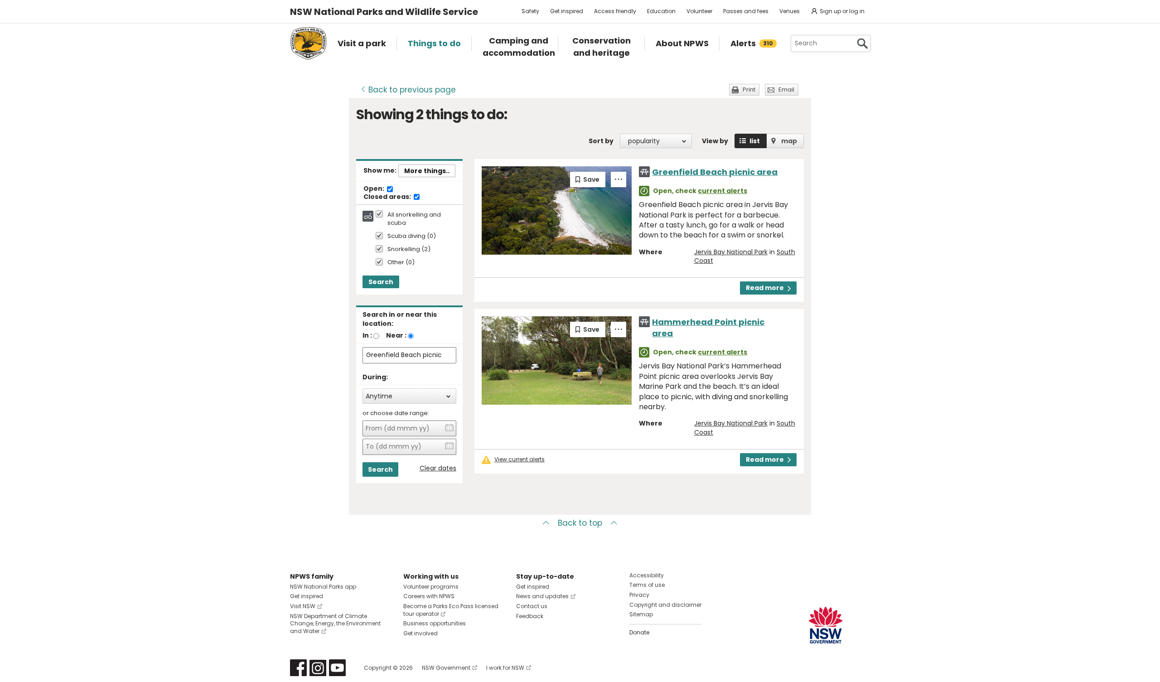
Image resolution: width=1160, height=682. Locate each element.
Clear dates (438, 468)
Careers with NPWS (428, 596)
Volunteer (699, 11)
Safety (530, 11)
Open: (374, 189)
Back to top (580, 523)
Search (380, 281)
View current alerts (519, 459)
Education (661, 11)
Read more (765, 287)
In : (367, 335)
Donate (639, 632)
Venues (789, 11)
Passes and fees (745, 11)
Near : (396, 335)
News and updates (542, 596)
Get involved (420, 633)
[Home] (308, 43)
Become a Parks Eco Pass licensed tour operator (450, 610)
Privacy (639, 595)
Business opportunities (434, 623)
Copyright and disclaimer (665, 605)
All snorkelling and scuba (414, 219)
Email (786, 89)
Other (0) (401, 262)
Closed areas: (387, 197)
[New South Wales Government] (825, 625)
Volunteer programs (431, 586)
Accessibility (646, 575)
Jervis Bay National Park (731, 251)
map (789, 140)
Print (749, 89)
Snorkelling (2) (408, 249)
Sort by (601, 140)
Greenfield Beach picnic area (715, 172)
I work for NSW (505, 668)
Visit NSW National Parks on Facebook (298, 667)
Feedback (529, 616)
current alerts (722, 190)
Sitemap (641, 614)
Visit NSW (302, 606)
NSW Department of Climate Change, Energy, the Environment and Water (335, 623)
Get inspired (566, 11)
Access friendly (615, 11)
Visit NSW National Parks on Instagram (317, 667)
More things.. (427, 170)
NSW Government (446, 668)
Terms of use (647, 585)
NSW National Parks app (323, 586)
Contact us (531, 606)
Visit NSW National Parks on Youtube (337, 667)
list (754, 140)
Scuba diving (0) (411, 236)
